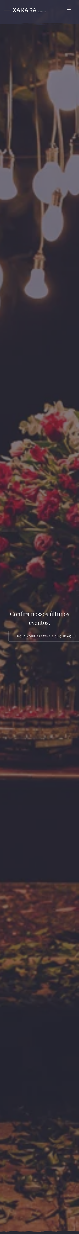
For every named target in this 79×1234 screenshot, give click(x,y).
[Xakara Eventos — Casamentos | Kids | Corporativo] (25, 10)
